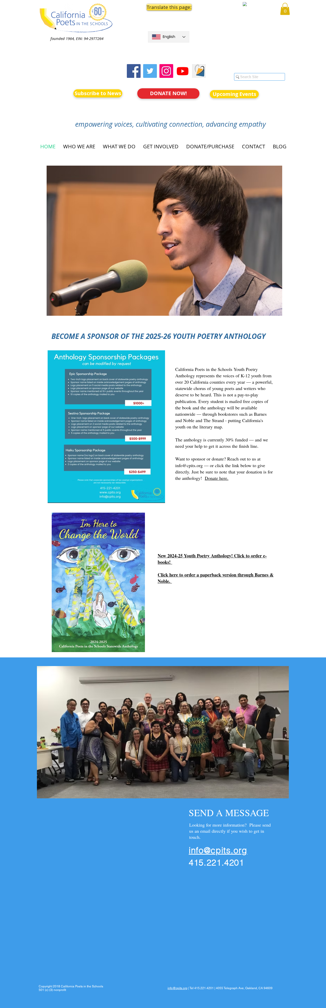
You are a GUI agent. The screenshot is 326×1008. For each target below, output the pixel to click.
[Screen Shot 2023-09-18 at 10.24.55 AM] (199, 71)
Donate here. (216, 478)
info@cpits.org (189, 465)
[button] (169, 7)
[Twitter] (150, 71)
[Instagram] (166, 71)
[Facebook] (134, 71)
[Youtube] (182, 71)
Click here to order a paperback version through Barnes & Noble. (216, 577)
